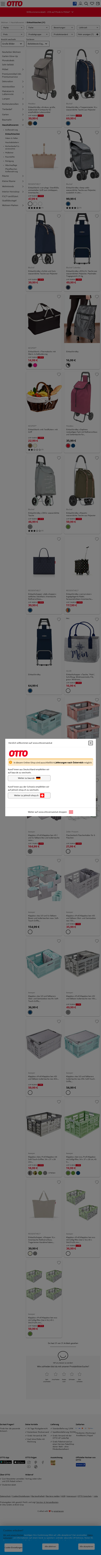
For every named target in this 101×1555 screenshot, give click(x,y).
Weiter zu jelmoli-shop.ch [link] (26, 795)
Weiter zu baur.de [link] (26, 778)
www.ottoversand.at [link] (48, 812)
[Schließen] (91, 743)
